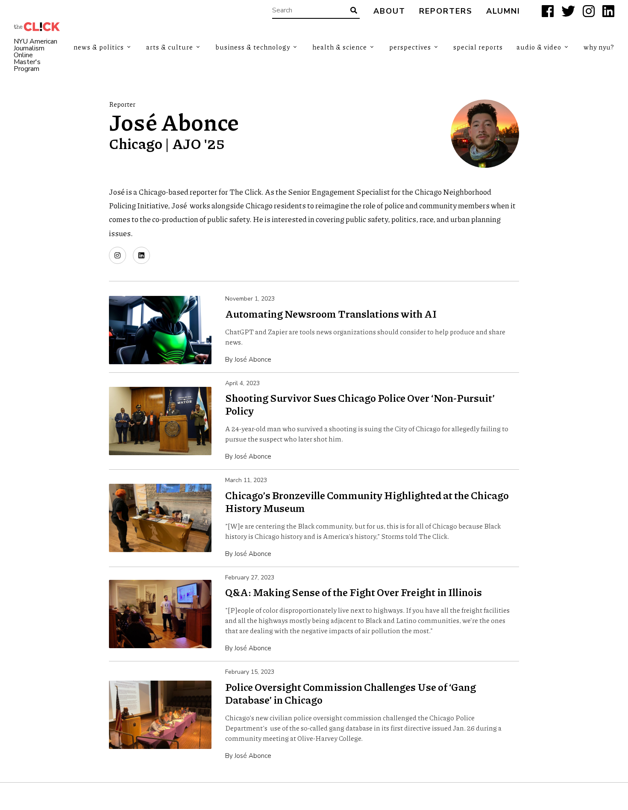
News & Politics (98, 47)
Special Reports (478, 47)
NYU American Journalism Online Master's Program (35, 55)
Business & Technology (252, 47)
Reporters (445, 11)
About (389, 11)
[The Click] (37, 26)
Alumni (503, 11)
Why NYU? (599, 47)
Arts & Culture (169, 47)
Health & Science (339, 47)
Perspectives (410, 47)
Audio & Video (538, 47)
